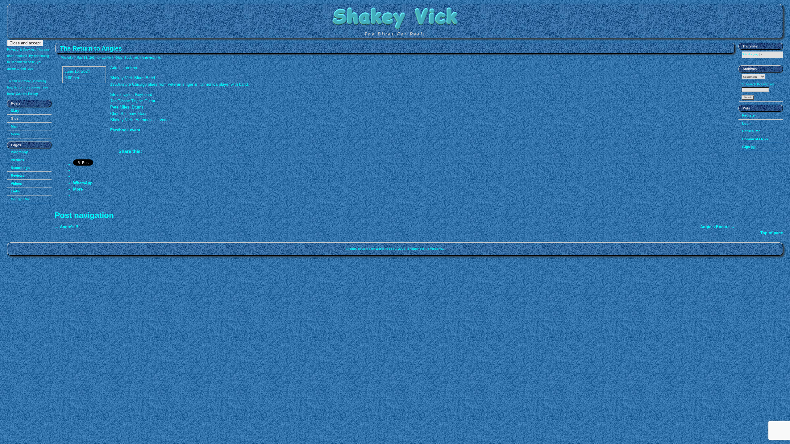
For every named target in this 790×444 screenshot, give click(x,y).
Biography (19, 152)
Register (749, 115)
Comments (755, 139)
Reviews (17, 175)
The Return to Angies (91, 48)
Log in (747, 123)
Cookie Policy (27, 94)
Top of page (771, 233)
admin (106, 57)
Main (15, 126)
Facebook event (125, 130)
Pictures (17, 160)
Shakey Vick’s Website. (425, 248)
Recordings (20, 168)
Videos (16, 183)
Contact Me (20, 199)
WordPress (384, 248)
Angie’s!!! (66, 226)
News (15, 134)
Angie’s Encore (717, 226)
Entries (751, 131)
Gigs (15, 118)
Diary (15, 111)
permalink (152, 57)
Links (15, 191)
